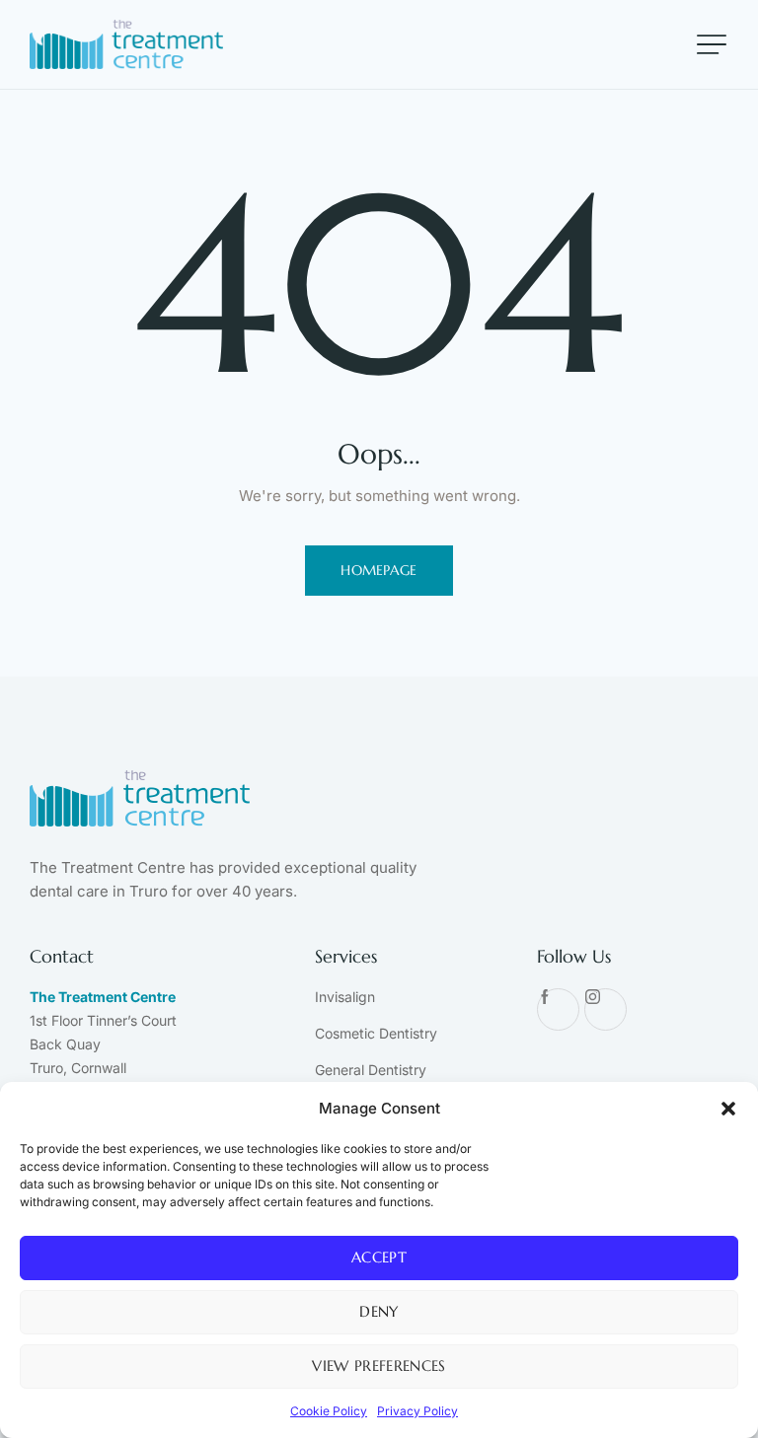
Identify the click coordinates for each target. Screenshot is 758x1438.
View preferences (378, 1365)
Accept (379, 1257)
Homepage (379, 570)
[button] (728, 1108)
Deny (378, 1311)
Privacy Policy (417, 1410)
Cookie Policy (328, 1410)
